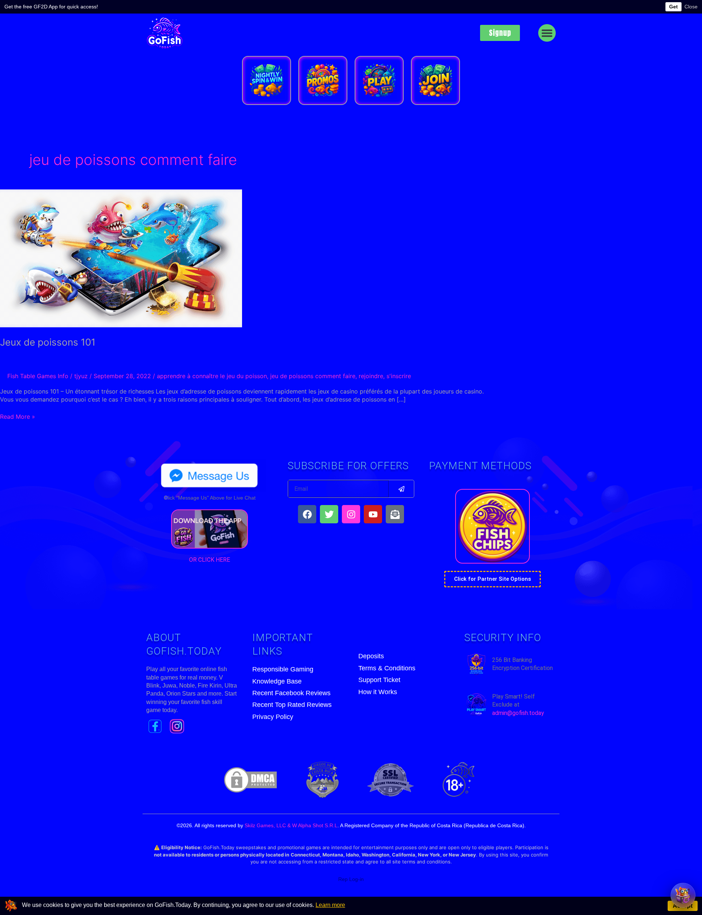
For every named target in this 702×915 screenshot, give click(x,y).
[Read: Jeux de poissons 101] (121, 257)
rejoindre (371, 376)
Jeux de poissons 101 (47, 342)
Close (691, 7)
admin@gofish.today (518, 712)
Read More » (17, 416)
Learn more (330, 905)
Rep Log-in (351, 879)
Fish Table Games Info (37, 376)
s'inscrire (398, 376)
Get (673, 7)
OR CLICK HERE (209, 559)
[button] (547, 33)
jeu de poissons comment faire (312, 376)
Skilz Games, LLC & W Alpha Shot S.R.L (291, 825)
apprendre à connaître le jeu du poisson (212, 376)
